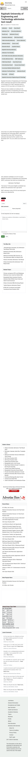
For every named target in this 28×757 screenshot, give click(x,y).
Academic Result (16, 46)
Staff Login (12, 737)
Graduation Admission (7, 37)
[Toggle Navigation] (1, 8)
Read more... (9, 639)
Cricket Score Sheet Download (12, 468)
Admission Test (5, 31)
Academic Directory (13, 712)
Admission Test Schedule (8, 52)
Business (10, 716)
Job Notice (10, 700)
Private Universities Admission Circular (14, 472)
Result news (5, 34)
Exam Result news (17, 62)
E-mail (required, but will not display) (10, 213)
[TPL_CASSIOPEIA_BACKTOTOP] (25, 754)
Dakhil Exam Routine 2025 (11, 461)
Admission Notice (6, 43)
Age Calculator (11, 707)
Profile (9, 719)
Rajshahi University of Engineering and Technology (13, 77)
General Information (13, 703)
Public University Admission (8, 40)
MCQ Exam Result (18, 37)
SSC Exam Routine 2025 (11, 458)
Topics (9, 714)
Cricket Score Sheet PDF (11, 478)
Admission (4, 28)
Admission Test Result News (8, 71)
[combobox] (13, 8)
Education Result (6, 46)
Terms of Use (12, 233)
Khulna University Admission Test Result (14, 259)
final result (4, 74)
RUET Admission (19, 58)
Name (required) (16, 208)
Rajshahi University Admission (9, 49)
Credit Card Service (13, 709)
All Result (11, 74)
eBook (9, 721)
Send (3, 236)
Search (25, 8)
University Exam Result (7, 65)
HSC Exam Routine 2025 (11, 460)
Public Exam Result (6, 62)
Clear (7, 236)
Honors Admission (21, 40)
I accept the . (9, 233)
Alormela (8, 3)
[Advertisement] (14, 113)
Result (10, 28)
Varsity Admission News (7, 58)
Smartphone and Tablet (14, 705)
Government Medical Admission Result (11, 68)
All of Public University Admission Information (12, 55)
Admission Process (14, 34)
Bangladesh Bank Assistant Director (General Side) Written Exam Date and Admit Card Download (13, 279)
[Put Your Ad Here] (14, 498)
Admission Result (21, 71)
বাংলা (26, 2)
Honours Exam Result (19, 65)
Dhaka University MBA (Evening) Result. (14, 283)
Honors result (15, 43)
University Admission (16, 31)
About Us (11, 728)
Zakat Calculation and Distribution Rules (15, 480)
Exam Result (17, 28)
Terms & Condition (14, 730)
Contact (11, 735)
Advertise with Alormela (14, 725)
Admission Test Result (14, 183)
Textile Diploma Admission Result (12, 285)
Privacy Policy (12, 732)
